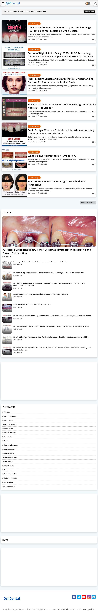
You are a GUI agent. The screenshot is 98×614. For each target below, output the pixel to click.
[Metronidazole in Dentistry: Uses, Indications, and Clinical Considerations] (7, 297)
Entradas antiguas (88, 202)
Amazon (7, 412)
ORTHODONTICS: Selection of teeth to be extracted (32, 305)
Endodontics (8, 437)
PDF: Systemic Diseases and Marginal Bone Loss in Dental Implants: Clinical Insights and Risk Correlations (52, 315)
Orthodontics (8, 470)
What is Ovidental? (65, 609)
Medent (7, 441)
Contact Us (77, 609)
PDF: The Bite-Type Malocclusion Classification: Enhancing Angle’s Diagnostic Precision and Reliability (50, 337)
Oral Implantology (10, 449)
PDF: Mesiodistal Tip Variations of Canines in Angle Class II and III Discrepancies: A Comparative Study (51, 326)
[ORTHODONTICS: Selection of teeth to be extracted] (7, 308)
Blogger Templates (19, 609)
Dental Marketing (10, 424)
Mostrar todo (89, 12)
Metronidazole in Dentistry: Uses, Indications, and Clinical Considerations (40, 294)
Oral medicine (9, 466)
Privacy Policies (89, 609)
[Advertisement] (49, 380)
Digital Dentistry (9, 433)
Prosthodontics (9, 486)
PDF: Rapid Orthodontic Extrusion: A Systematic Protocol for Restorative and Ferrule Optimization (46, 251)
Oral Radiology (9, 453)
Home (54, 609)
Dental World (8, 429)
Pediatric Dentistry (10, 478)
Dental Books (8, 420)
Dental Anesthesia (10, 416)
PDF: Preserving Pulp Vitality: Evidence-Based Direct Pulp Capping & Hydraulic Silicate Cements (48, 273)
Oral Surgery (8, 461)
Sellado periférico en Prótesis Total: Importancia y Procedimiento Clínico (40, 262)
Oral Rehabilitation (10, 457)
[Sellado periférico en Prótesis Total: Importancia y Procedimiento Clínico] (7, 265)
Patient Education (10, 474)
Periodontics (8, 482)
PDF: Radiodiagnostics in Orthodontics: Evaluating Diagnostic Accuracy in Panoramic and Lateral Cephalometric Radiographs (49, 284)
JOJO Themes (45, 609)
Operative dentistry (11, 445)
